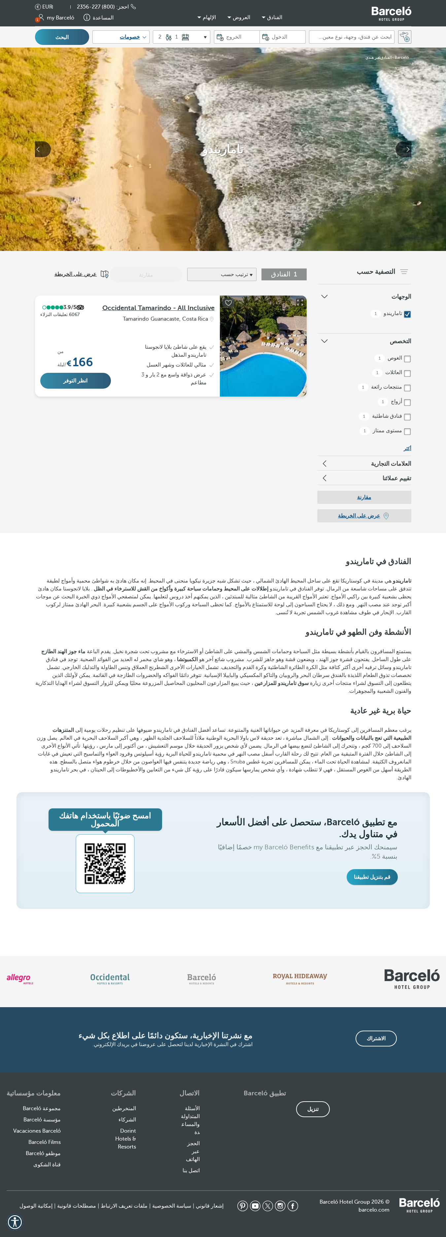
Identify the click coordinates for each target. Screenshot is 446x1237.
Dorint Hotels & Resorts (125, 1139)
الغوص (391, 358)
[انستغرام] (280, 1206)
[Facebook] (293, 1206)
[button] (67, 7)
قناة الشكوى (47, 1165)
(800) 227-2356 (96, 7)
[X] (267, 1206)
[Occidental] (110, 979)
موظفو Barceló (43, 1153)
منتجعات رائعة (382, 387)
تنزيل (313, 1109)
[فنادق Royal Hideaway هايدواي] (300, 979)
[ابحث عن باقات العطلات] (405, 37)
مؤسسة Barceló (42, 1120)
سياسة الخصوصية (171, 1206)
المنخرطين (124, 1109)
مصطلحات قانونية (76, 1206)
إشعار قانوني (209, 1206)
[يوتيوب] (255, 1206)
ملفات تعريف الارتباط (124, 1206)
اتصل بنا (191, 1171)
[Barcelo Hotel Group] (419, 1205)
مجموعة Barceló (42, 1109)
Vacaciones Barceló (37, 1131)
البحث (62, 37)
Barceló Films (44, 1142)
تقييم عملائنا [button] (397, 478)
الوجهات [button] (401, 296)
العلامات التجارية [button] (391, 463)
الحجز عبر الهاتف (193, 1151)
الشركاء (127, 1120)
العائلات (389, 372)
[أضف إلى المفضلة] (228, 303)
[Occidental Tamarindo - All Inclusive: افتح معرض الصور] (300, 302)
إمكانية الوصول (35, 1206)
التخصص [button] (400, 341)
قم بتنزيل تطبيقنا (372, 877)
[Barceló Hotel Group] (391, 14)
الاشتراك (376, 1039)
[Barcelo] (201, 979)
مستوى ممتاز (383, 431)
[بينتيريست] (242, 1206)
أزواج (392, 402)
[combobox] (352, 37)
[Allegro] (20, 979)
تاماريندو (389, 313)
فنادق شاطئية (383, 416)
